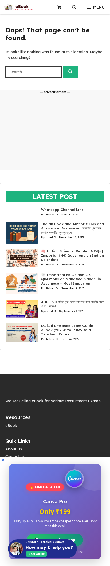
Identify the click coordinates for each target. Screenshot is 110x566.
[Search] (70, 72)
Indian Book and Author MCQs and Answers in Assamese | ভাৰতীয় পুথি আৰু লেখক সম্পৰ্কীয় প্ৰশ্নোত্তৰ (72, 228)
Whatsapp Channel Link (62, 209)
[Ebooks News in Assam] (18, 7)
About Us (13, 449)
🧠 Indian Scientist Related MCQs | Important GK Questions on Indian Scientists (72, 255)
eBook (11, 425)
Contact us (15, 456)
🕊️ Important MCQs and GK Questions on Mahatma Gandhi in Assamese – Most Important (71, 279)
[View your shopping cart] (59, 7)
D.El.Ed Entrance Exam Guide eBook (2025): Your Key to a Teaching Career (67, 329)
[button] (74, 7)
